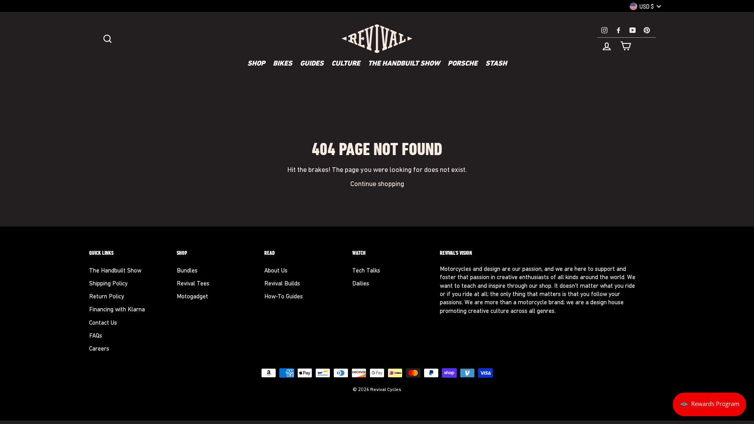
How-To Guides (283, 297)
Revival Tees (193, 284)
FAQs (95, 336)
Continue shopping (377, 184)
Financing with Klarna (117, 310)
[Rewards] (709, 404)
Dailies (360, 284)
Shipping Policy (108, 284)
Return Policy (106, 297)
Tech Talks (366, 271)
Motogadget (192, 297)
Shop (256, 64)
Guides (312, 64)
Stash (496, 64)
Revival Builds (282, 284)
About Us (275, 271)
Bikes (282, 64)
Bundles (187, 271)
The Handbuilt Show (404, 64)
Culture (345, 64)
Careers (99, 349)
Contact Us (103, 323)
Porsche (463, 64)
